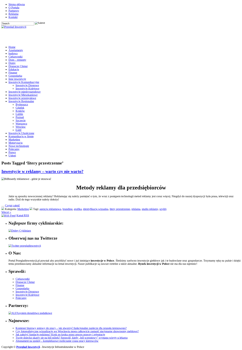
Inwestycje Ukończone (21, 133)
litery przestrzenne (120, 209)
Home (12, 47)
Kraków (20, 110)
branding (67, 209)
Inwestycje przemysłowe (22, 98)
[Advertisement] (199, 37)
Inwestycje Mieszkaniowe (23, 94)
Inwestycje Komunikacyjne (24, 82)
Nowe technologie (19, 145)
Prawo (12, 152)
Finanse (13, 72)
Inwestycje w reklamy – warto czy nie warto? (42, 171)
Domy (12, 63)
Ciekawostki (15, 56)
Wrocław (21, 126)
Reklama (13, 13)
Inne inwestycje (17, 78)
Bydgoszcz (22, 104)
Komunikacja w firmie (21, 136)
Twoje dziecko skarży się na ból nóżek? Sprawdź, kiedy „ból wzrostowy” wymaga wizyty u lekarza (72, 337)
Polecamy (14, 149)
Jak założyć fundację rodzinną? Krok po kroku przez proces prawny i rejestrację (60, 334)
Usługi (12, 155)
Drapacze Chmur (18, 66)
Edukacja (14, 69)
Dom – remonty (17, 59)
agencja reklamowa (50, 209)
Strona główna (17, 4)
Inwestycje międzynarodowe (25, 91)
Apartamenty (16, 50)
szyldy (163, 209)
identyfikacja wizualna (95, 209)
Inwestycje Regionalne (21, 101)
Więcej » (6, 212)
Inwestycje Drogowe (27, 85)
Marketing (14, 139)
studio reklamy (150, 209)
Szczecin (21, 120)
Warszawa (21, 123)
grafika (78, 209)
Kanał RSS (22, 215)
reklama (135, 209)
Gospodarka (15, 75)
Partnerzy (14, 10)
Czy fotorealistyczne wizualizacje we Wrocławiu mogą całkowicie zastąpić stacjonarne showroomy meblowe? (77, 331)
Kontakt (13, 17)
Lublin (19, 114)
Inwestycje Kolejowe (27, 88)
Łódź (18, 129)
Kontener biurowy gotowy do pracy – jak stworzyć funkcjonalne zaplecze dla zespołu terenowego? (71, 328)
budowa (13, 53)
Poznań (20, 117)
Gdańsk (20, 107)
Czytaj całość (12, 205)
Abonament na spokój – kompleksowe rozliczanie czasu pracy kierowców (57, 340)
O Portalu (14, 7)
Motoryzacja (15, 142)
